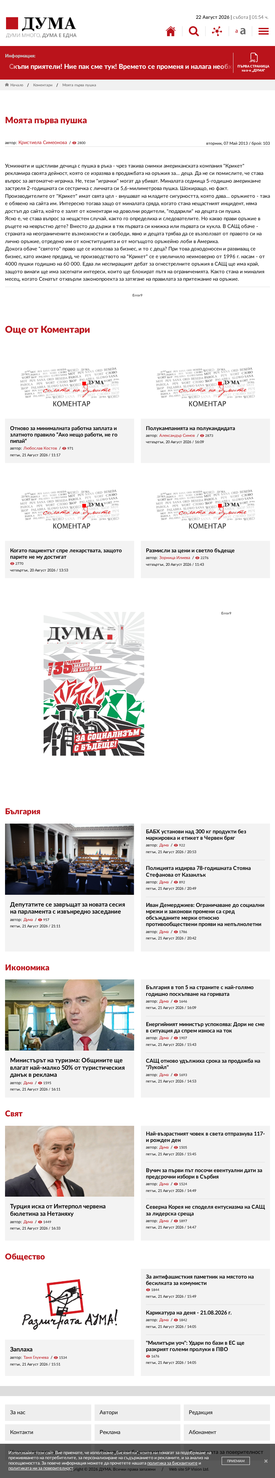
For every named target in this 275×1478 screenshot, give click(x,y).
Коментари (42, 85)
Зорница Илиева (174, 558)
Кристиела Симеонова (42, 142)
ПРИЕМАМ (235, 1461)
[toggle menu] (264, 31)
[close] (266, 1462)
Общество (25, 1257)
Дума (28, 920)
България (22, 812)
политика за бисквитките (172, 1463)
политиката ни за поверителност (40, 1468)
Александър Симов (177, 435)
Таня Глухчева (36, 1357)
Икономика (27, 968)
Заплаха (21, 1350)
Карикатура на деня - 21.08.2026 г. (189, 1312)
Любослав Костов (40, 448)
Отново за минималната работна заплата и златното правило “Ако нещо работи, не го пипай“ (63, 435)
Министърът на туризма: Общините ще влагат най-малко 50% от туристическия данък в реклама (67, 1068)
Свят (13, 1114)
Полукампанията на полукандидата (190, 428)
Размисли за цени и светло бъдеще (190, 550)
